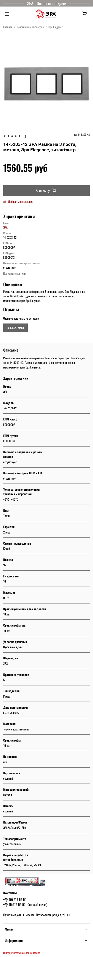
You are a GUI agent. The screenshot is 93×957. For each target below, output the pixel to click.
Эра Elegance (55, 27)
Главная (7, 27)
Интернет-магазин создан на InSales (21, 953)
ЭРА (5, 227)
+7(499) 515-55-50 (14, 899)
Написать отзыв (15, 327)
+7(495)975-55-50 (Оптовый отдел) (25, 904)
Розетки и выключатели (30, 27)
